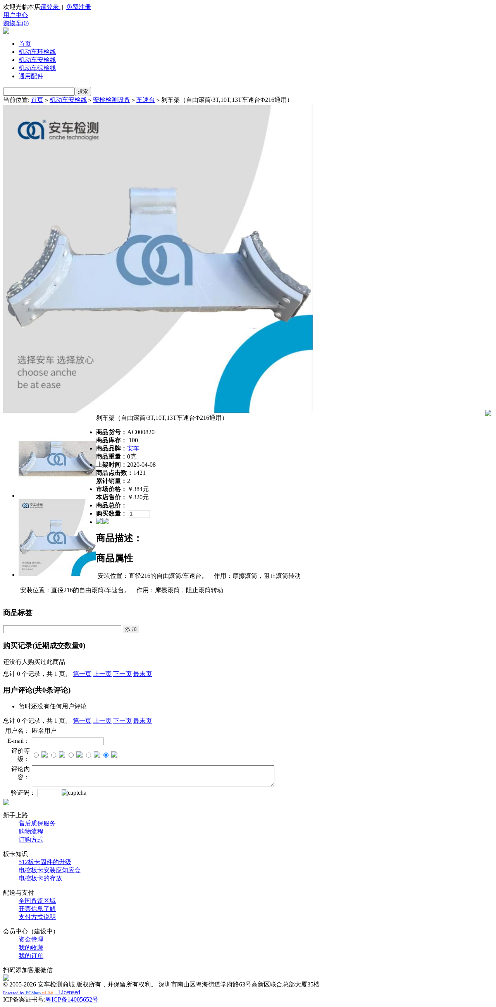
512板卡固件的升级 (45, 862)
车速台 (145, 99)
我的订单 (31, 955)
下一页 (122, 673)
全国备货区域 (37, 900)
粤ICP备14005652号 (71, 999)
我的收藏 (31, 947)
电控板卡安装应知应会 (50, 870)
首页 (25, 43)
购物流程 (31, 831)
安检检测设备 (111, 99)
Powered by (28, 992)
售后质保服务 (37, 823)
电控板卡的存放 (40, 878)
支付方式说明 (37, 917)
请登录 (50, 6)
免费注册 (78, 6)
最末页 (142, 673)
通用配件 (31, 76)
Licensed (67, 992)
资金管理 (31, 939)
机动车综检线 (37, 68)
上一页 (102, 673)
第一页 (82, 673)
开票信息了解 (37, 909)
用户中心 (15, 15)
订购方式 (31, 839)
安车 (133, 448)
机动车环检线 (37, 51)
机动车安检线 (37, 60)
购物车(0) (16, 23)
